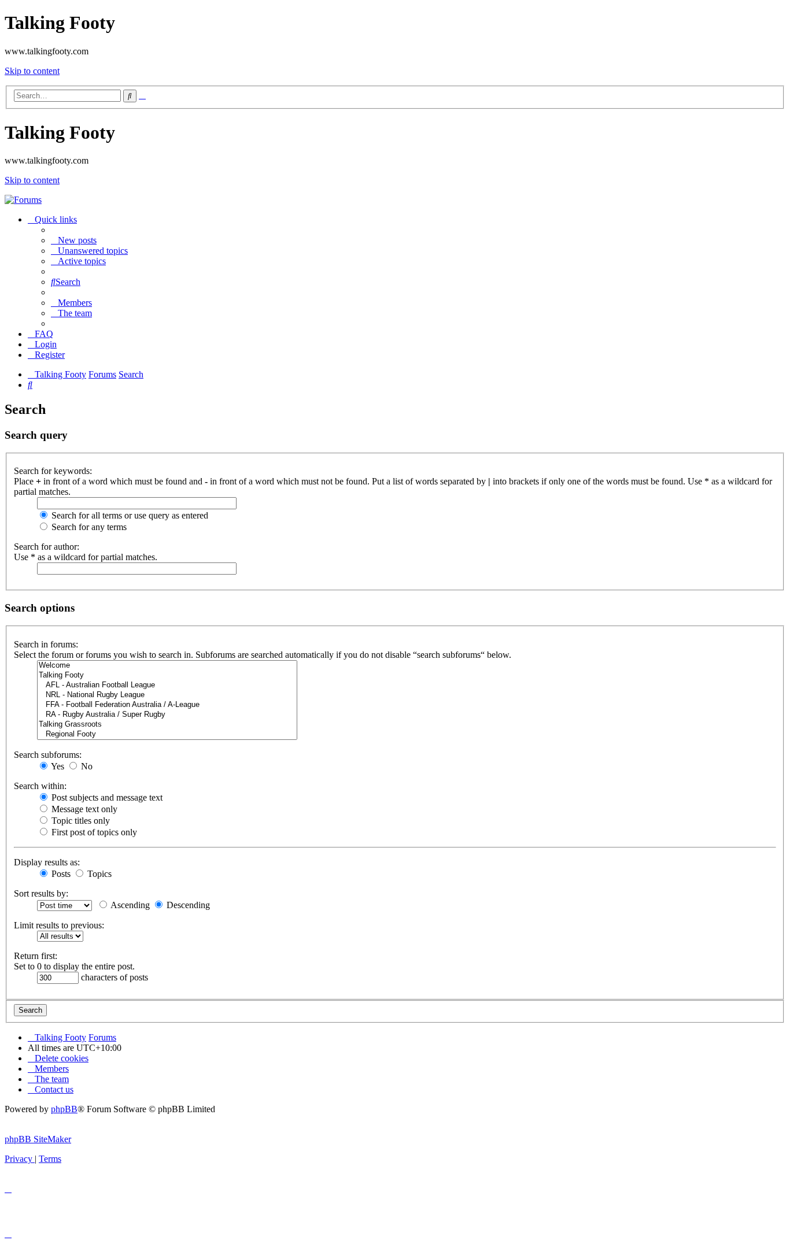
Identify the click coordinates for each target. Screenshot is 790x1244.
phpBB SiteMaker (38, 1139)
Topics (98, 874)
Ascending (129, 905)
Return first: (35, 956)
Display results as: (47, 862)
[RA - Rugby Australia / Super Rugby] (167, 715)
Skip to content (32, 71)
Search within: (40, 786)
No (86, 766)
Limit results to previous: (59, 925)
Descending (187, 905)
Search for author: (46, 546)
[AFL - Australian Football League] (167, 685)
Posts (60, 874)
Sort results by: (41, 893)
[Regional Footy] (167, 734)
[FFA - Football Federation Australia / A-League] (167, 705)
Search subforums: (48, 755)
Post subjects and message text (106, 797)
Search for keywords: (53, 471)
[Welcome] (167, 666)
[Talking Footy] (23, 200)
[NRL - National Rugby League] (167, 695)
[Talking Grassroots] (167, 725)
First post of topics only (93, 832)
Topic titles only (79, 820)
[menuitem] (74, 240)
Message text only (83, 809)
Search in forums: (46, 644)
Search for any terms (88, 527)
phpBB (64, 1109)
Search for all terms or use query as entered (128, 515)
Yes (56, 766)
